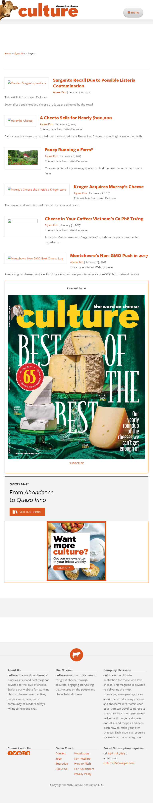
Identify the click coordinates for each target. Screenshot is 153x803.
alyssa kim (19, 53)
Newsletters (81, 753)
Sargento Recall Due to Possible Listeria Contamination (94, 83)
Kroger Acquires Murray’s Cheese (109, 186)
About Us (61, 768)
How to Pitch (82, 763)
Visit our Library (30, 512)
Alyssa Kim (59, 92)
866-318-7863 (116, 753)
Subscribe (62, 763)
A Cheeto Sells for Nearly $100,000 (76, 117)
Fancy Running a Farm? (69, 149)
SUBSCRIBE (76, 463)
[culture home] (48, 13)
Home (8, 53)
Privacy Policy (82, 773)
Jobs (59, 758)
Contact (61, 753)
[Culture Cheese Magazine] (76, 654)
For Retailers (82, 758)
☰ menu (134, 12)
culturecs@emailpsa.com (118, 763)
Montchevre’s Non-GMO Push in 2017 (109, 255)
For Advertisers (84, 768)
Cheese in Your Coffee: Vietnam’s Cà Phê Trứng (94, 218)
